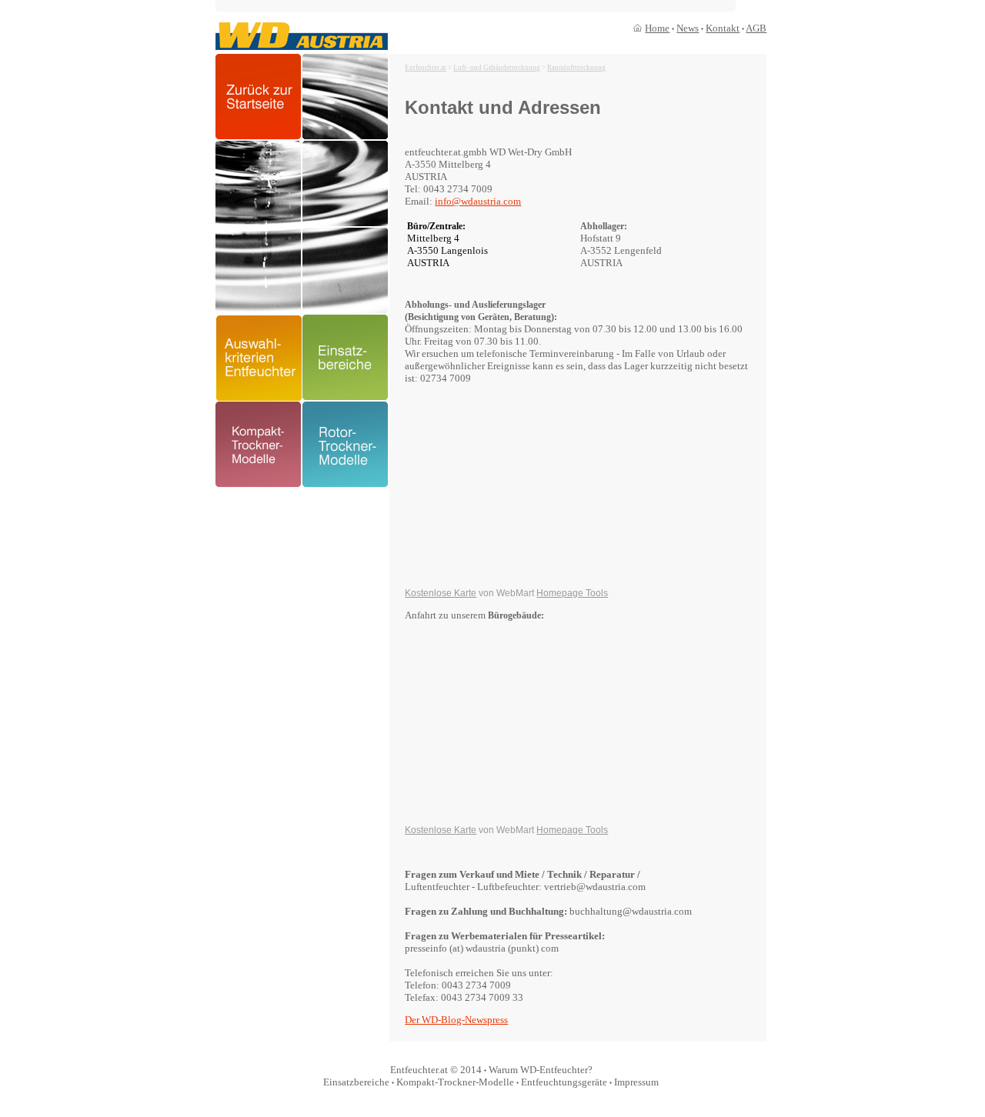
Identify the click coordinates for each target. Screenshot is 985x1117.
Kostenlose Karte (440, 593)
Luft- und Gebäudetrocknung (496, 68)
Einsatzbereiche (356, 1082)
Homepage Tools (572, 593)
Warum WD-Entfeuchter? (541, 1069)
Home (657, 28)
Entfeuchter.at (425, 68)
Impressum (636, 1082)
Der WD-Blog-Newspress (456, 1019)
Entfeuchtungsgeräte (564, 1082)
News (687, 28)
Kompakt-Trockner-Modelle (455, 1082)
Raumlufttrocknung (576, 68)
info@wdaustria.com (478, 201)
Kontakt (723, 28)
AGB (756, 28)
